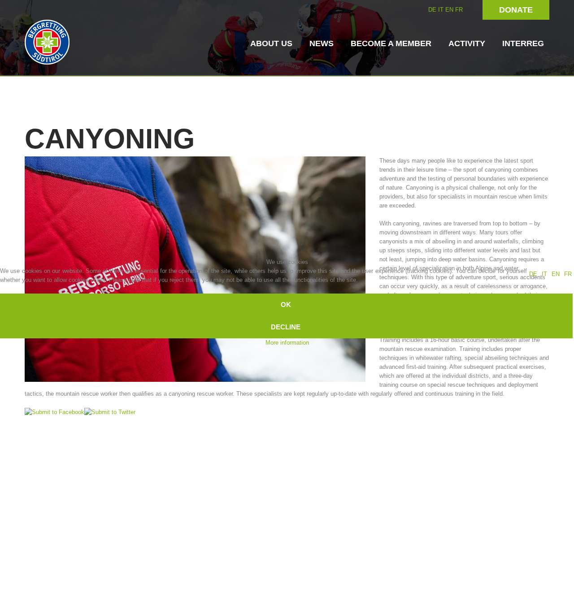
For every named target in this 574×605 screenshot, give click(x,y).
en (556, 274)
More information (287, 342)
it (544, 274)
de (533, 274)
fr (568, 274)
